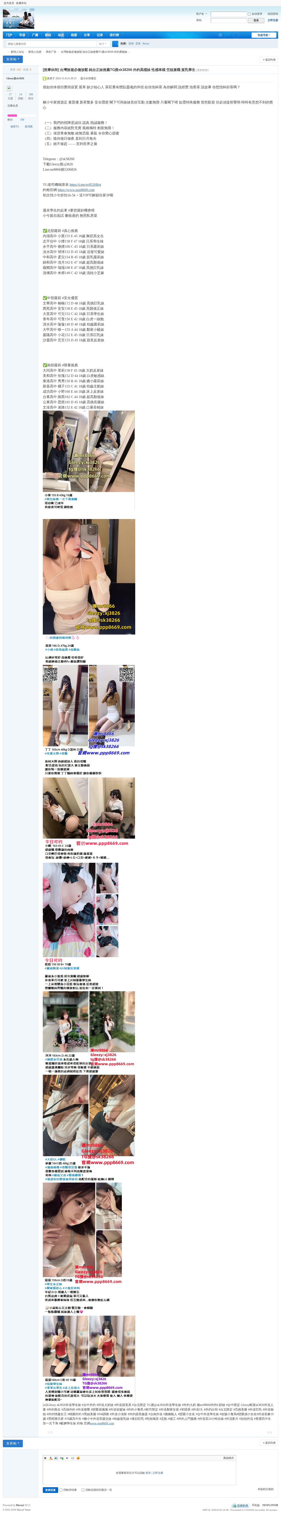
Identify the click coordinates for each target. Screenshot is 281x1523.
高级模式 (228, 1458)
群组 (48, 35)
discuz (145, 43)
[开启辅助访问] (272, 3)
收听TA (15, 126)
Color (51, 1458)
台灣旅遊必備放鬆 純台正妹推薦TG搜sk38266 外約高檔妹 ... (95, 51)
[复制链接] (202, 70)
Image (56, 1458)
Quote (67, 1458)
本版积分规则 (266, 1489)
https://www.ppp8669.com (76, 190)
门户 (9, 35)
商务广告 (51, 51)
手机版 (256, 1505)
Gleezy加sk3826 (15, 78)
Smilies (78, 1458)
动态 (61, 35)
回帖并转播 (70, 1489)
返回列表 (270, 59)
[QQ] (240, 1505)
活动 (131, 43)
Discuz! (20, 1505)
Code (72, 1458)
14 (20, 94)
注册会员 (12, 105)
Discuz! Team (23, 1510)
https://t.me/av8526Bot (85, 184)
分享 (87, 35)
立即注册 (273, 20)
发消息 (29, 126)
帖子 (101, 43)
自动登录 (257, 13)
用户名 (200, 13)
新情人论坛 (4, 52)
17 (10, 94)
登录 (148, 1472)
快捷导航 (263, 35)
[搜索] (115, 44)
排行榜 (114, 35)
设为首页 (9, 3)
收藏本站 (21, 3)
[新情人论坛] (18, 26)
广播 (35, 35)
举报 (269, 1432)
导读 (22, 35)
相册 (74, 35)
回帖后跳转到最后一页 (99, 1489)
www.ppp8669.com (102, 1423)
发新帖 (11, 59)
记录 (100, 35)
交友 (138, 43)
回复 (50, 1432)
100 (31, 94)
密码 (199, 20)
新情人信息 (34, 51)
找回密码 (273, 13)
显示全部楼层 (88, 78)
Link (61, 1458)
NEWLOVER (270, 1505)
